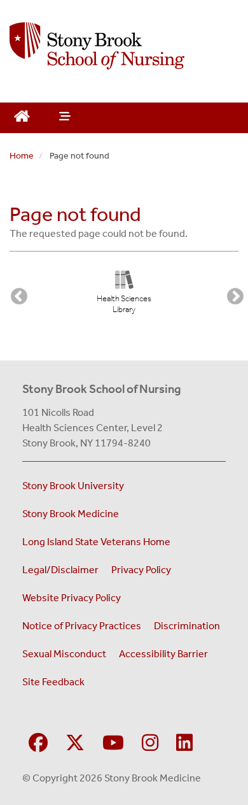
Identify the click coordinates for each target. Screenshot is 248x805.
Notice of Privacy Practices (81, 626)
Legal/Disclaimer (60, 570)
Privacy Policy (141, 570)
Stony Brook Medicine (70, 514)
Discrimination (187, 626)
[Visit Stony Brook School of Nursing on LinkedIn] (184, 743)
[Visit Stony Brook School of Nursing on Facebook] (38, 743)
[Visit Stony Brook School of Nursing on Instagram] (150, 743)
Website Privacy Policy (71, 598)
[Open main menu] (63, 118)
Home (22, 155)
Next (232, 293)
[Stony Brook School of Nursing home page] (124, 45)
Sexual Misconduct (64, 654)
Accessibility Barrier (163, 654)
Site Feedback (53, 682)
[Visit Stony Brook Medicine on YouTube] (113, 743)
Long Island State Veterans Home (96, 542)
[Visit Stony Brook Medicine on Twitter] (75, 743)
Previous (16, 293)
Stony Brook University (73, 486)
